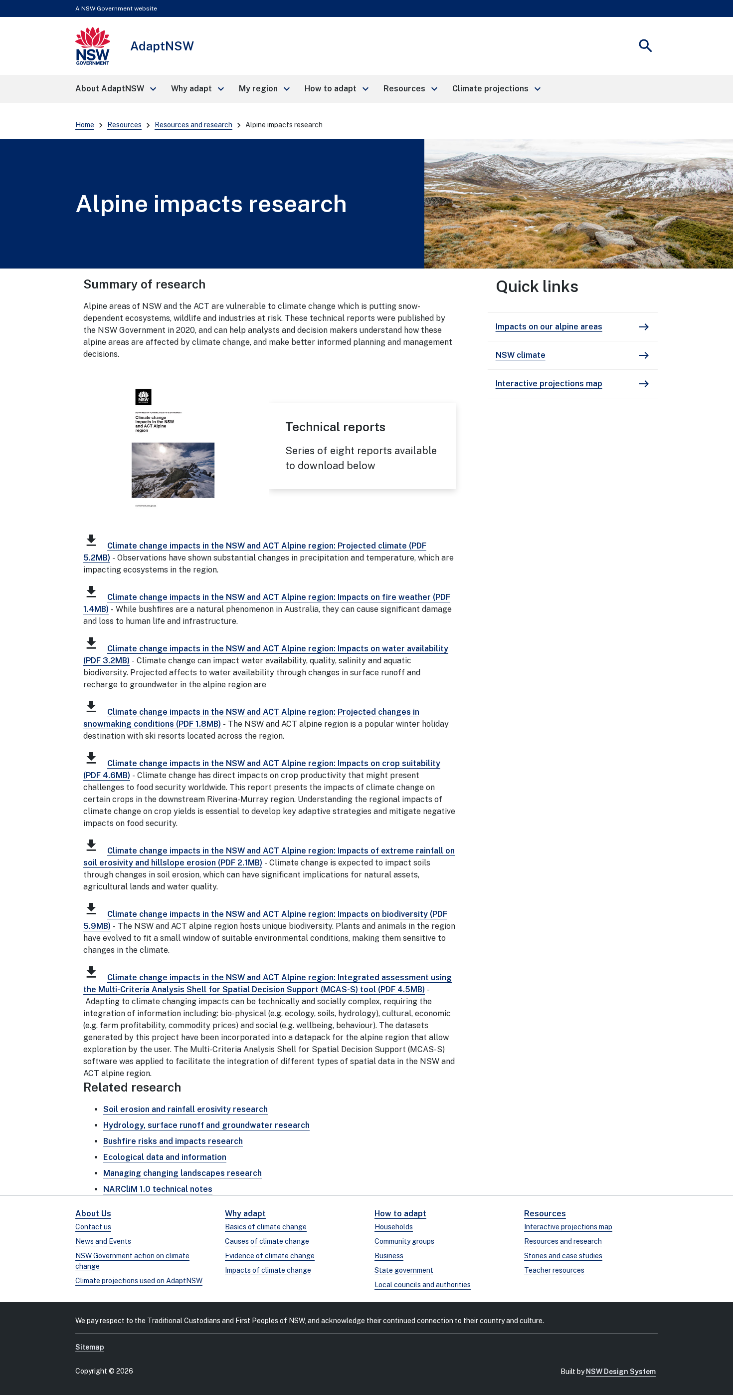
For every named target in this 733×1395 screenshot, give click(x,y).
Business (388, 1256)
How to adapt (400, 1213)
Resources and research (193, 125)
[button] (115, 89)
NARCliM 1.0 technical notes (157, 1189)
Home (84, 125)
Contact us (93, 1227)
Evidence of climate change (270, 1256)
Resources (124, 125)
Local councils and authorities (422, 1285)
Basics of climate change (266, 1227)
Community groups (404, 1241)
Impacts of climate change (268, 1270)
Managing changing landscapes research (182, 1173)
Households (393, 1227)
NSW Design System (621, 1372)
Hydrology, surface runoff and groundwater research (206, 1125)
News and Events (103, 1241)
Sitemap (89, 1347)
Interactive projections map (568, 1227)
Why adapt (245, 1213)
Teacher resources (554, 1270)
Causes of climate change (267, 1241)
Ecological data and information (164, 1157)
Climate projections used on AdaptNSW (138, 1281)
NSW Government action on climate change (132, 1261)
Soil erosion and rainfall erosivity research (185, 1109)
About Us (93, 1213)
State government (403, 1270)
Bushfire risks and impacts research (173, 1141)
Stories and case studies (563, 1256)
